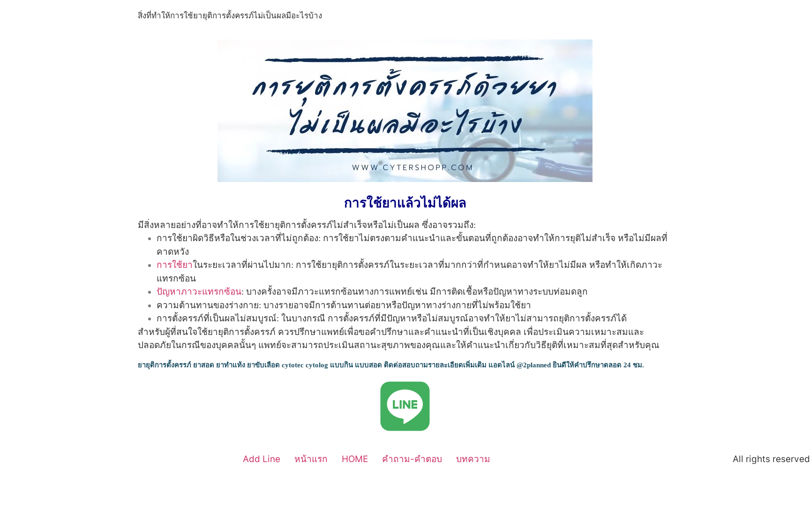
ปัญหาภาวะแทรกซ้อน (199, 291)
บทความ (473, 459)
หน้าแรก (311, 459)
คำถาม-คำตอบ (412, 459)
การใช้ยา (175, 265)
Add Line (261, 459)
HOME (355, 459)
